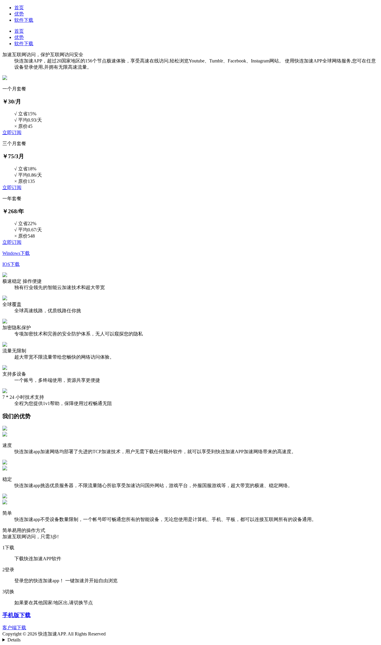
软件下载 (23, 20)
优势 (19, 13)
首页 (19, 7)
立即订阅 (11, 132)
